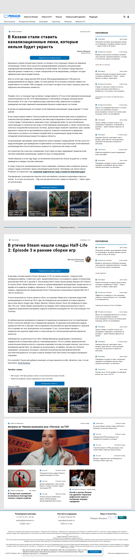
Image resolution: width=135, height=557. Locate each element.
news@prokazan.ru (66, 520)
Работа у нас (66, 524)
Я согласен (94, 552)
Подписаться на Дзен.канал (50, 58)
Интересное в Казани (105, 52)
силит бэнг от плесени (102, 65)
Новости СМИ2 (13, 190)
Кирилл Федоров (83, 51)
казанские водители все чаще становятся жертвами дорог (59, 172)
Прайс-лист (25, 524)
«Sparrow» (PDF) (69, 547)
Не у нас (98, 434)
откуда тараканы (100, 273)
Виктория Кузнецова (76, 260)
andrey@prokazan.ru (25, 520)
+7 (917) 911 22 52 (25, 517)
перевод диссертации (102, 305)
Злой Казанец (24, 363)
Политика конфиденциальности (118, 553)
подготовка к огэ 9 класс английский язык (109, 97)
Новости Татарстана (16, 423)
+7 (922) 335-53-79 (66, 517)
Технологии (101, 149)
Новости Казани (16, 31)
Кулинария (101, 39)
